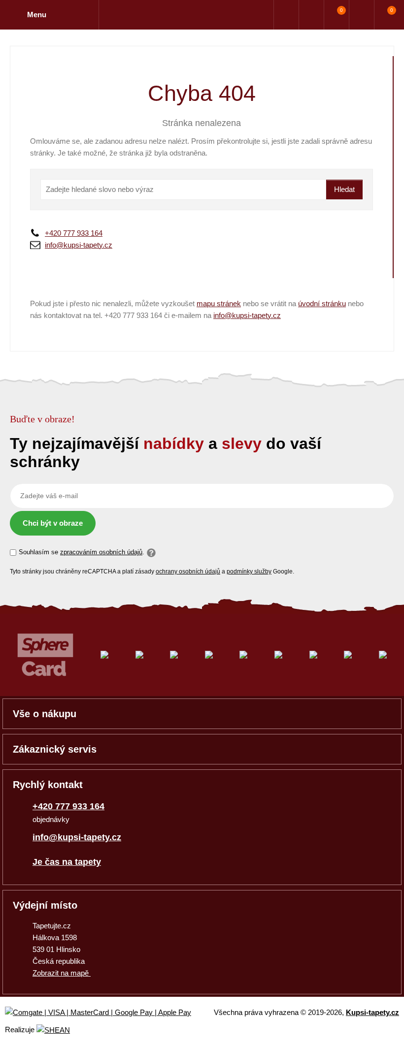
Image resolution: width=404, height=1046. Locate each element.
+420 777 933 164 (73, 233)
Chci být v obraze (53, 523)
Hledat (344, 189)
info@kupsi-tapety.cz (78, 245)
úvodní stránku (322, 303)
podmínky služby (249, 571)
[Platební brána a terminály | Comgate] (106, 1013)
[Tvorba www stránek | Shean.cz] (53, 1030)
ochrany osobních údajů (188, 571)
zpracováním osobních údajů (101, 552)
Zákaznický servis (55, 749)
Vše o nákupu (44, 714)
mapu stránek (219, 303)
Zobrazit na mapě (62, 973)
